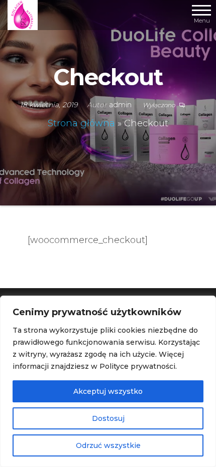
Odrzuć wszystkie (108, 445)
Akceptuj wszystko (108, 391)
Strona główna (81, 123)
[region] (108, 381)
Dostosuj (108, 418)
